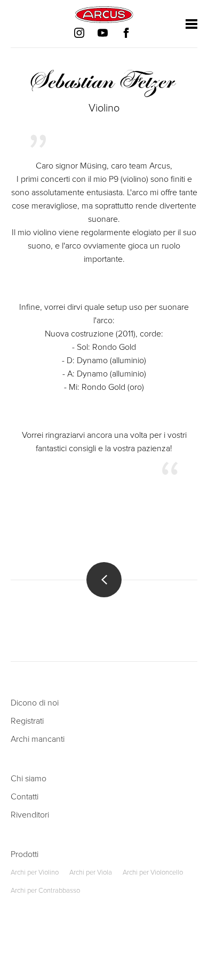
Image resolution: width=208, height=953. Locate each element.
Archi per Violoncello (153, 872)
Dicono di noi (35, 703)
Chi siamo (28, 778)
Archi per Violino (35, 872)
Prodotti (24, 854)
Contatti (24, 796)
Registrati (27, 721)
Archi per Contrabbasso (45, 890)
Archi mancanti (38, 739)
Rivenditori (30, 815)
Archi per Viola (90, 872)
